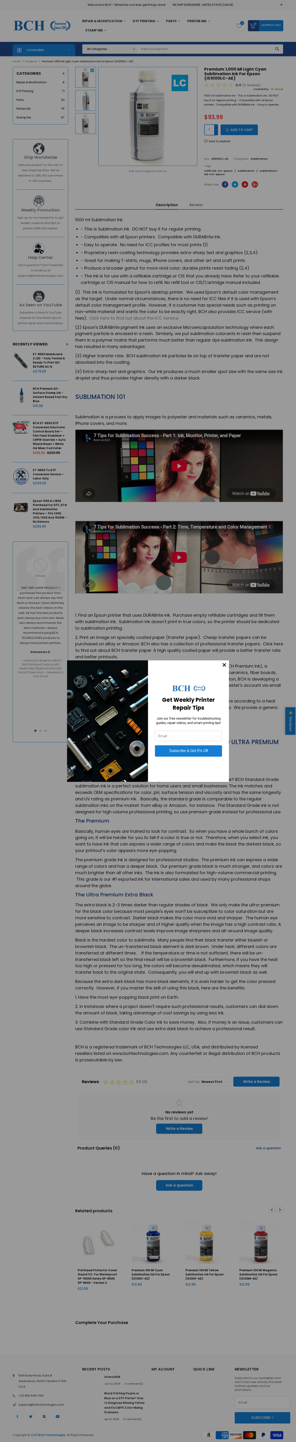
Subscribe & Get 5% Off (188, 751)
